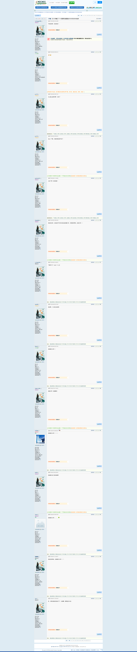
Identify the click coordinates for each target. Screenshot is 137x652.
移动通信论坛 (88, 650)
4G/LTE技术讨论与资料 (48, 12)
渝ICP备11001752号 (54, 646)
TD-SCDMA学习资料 (71, 302)
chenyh (36, 514)
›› (101, 15)
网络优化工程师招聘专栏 (41, 7)
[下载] (49, 18)
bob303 (36, 472)
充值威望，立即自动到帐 (56, 38)
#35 (100, 178)
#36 (100, 220)
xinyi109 (36, 304)
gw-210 (36, 94)
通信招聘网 (93, 650)
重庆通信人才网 (89, 133)
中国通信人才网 (95, 133)
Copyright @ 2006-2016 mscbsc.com (65, 646)
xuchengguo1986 (38, 21)
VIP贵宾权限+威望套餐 (68, 38)
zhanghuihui (37, 220)
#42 (100, 472)
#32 (100, 52)
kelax (36, 52)
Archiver (97, 650)
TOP (101, 649)
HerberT (36, 346)
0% (40, 49)
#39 (100, 346)
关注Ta (42, 36)
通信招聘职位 (52, 302)
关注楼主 (99, 18)
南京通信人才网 (76, 133)
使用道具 (92, 21)
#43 (100, 514)
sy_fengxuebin (37, 262)
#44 (100, 556)
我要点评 (58, 29)
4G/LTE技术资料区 (57, 12)
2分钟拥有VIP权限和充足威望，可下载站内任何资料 (58, 175)
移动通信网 (82, 650)
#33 (100, 94)
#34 (100, 136)
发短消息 (38, 36)
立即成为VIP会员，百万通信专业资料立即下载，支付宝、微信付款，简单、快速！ (65, 91)
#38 (100, 304)
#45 (100, 598)
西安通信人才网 (82, 133)
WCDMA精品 (63, 302)
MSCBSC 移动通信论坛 (39, 12)
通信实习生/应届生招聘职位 (77, 7)
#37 (100, 262)
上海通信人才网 (69, 133)
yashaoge (36, 430)
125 (78, 15)
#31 (100, 21)
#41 (100, 430)
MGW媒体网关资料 (82, 302)
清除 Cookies (73, 650)
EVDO (77, 302)
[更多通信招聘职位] (94, 7)
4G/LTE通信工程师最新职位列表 (59, 7)
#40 (100, 388)
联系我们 (78, 650)
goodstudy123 (37, 178)
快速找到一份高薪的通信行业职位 (78, 175)
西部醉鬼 (36, 556)
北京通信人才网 (63, 133)
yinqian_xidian (37, 388)
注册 (100, 2)
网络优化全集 (58, 302)
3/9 (81, 15)
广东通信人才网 (56, 133)
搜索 (72, 2)
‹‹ (83, 15)
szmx (36, 598)
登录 (95, 2)
